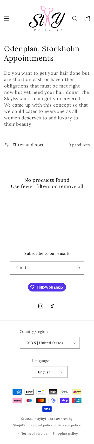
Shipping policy (65, 433)
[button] (7, 18)
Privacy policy (69, 425)
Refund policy (42, 425)
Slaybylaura (44, 419)
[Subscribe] (78, 268)
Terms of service (34, 433)
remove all (71, 186)
